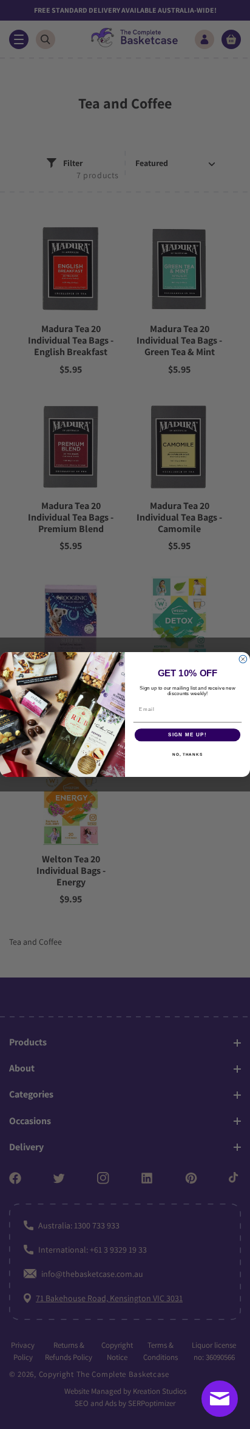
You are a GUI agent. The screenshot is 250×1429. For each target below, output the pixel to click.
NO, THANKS (187, 754)
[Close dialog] (243, 659)
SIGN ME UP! (187, 735)
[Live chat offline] (219, 1399)
